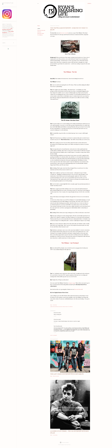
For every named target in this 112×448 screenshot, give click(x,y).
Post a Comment (53, 335)
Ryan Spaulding (57, 326)
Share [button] (38, 25)
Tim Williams (40, 35)
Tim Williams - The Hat (70, 72)
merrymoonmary (67, 444)
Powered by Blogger (65, 442)
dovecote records (64, 33)
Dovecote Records (78, 289)
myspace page (72, 283)
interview (39, 31)
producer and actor (6, 29)
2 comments (55, 435)
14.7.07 (55, 332)
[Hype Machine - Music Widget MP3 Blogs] (8, 48)
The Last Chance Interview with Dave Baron (67, 374)
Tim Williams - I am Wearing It (70, 243)
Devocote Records (41, 30)
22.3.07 (55, 316)
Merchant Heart (40, 33)
